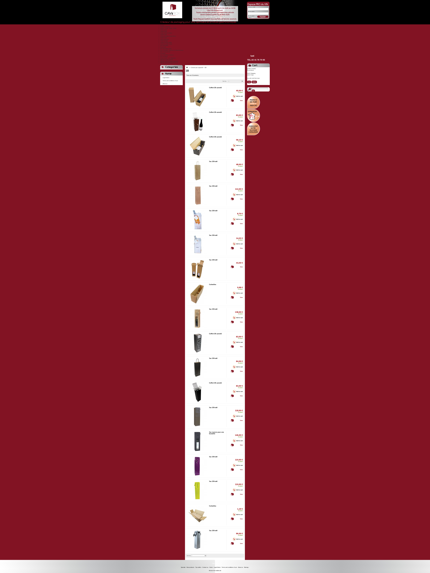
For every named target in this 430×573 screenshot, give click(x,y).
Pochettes (163, 53)
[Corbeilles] (197, 294)
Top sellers (198, 567)
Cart (254, 65)
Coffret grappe (164, 40)
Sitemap (246, 567)
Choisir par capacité (197, 67)
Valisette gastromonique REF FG (169, 62)
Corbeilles (212, 284)
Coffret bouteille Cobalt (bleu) (168, 36)
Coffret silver (163, 37)
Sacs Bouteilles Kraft (165, 48)
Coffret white (163, 30)
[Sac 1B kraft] (197, 171)
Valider (254, 82)
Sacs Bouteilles (164, 45)
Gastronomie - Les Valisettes (168, 58)
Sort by (224, 81)
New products (190, 567)
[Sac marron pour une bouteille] (197, 441)
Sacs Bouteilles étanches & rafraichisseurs (171, 50)
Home (168, 73)
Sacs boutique (164, 56)
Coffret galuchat (164, 39)
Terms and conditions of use (170, 80)
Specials (183, 567)
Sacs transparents (165, 51)
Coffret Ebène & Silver (166, 33)
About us (165, 83)
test (252, 56)
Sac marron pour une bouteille (216, 433)
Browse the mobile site (215, 570)
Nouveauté (163, 47)
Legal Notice (166, 77)
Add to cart (239, 96)
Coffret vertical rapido (166, 42)
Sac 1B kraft (213, 161)
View (241, 100)
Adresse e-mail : (252, 7)
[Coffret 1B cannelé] (197, 97)
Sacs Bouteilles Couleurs (167, 55)
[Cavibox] (171, 10)
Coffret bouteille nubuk (166, 44)
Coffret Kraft (163, 31)
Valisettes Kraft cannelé (166, 59)
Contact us (205, 567)
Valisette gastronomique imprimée (169, 61)
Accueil (162, 25)
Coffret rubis (163, 34)
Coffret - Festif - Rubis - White (168, 28)
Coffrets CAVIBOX (165, 26)
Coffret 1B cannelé (215, 87)
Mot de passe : (251, 11)
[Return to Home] (187, 67)
